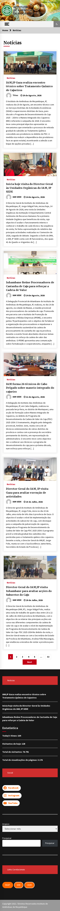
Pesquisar (7, 838)
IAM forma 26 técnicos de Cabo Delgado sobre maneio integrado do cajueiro (30, 387)
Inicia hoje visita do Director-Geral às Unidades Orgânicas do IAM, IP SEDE (29, 187)
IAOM (29, 885)
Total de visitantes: (12, 751)
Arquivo (5, 824)
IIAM (18, 885)
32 (48, 656)
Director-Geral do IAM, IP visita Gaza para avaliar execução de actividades (27, 492)
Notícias (11, 78)
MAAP (7, 885)
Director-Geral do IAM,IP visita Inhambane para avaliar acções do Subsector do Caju (29, 591)
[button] (57, 24)
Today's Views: (10, 735)
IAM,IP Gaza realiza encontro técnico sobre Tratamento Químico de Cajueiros (29, 86)
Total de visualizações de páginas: (20, 760)
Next (29, 662)
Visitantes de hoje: (12, 743)
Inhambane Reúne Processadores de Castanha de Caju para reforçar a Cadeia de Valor (30, 286)
